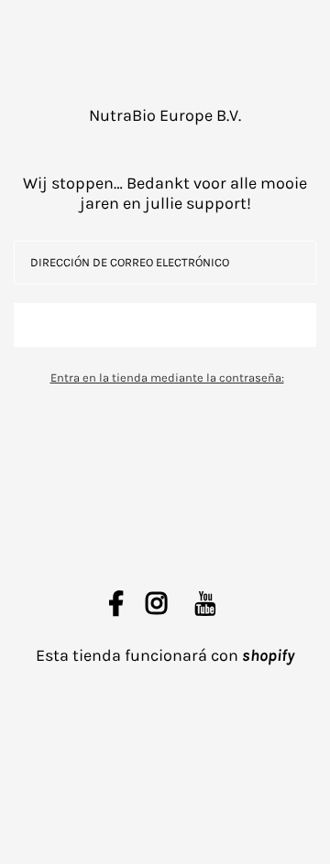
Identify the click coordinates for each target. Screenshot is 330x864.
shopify (268, 655)
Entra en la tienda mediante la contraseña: (167, 377)
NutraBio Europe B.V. (165, 115)
